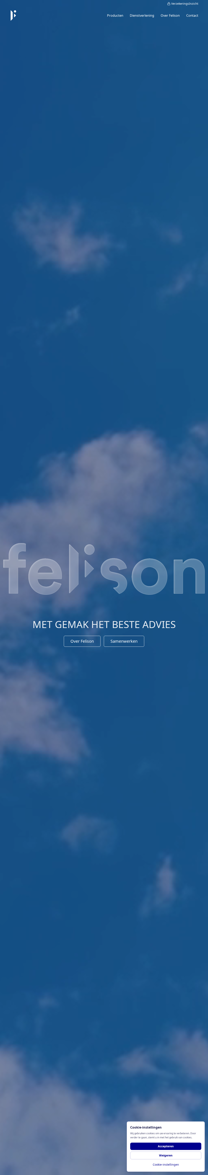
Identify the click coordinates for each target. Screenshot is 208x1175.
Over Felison (82, 641)
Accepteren (166, 1146)
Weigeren (165, 1155)
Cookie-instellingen (166, 1164)
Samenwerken (124, 641)
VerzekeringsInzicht (184, 3)
